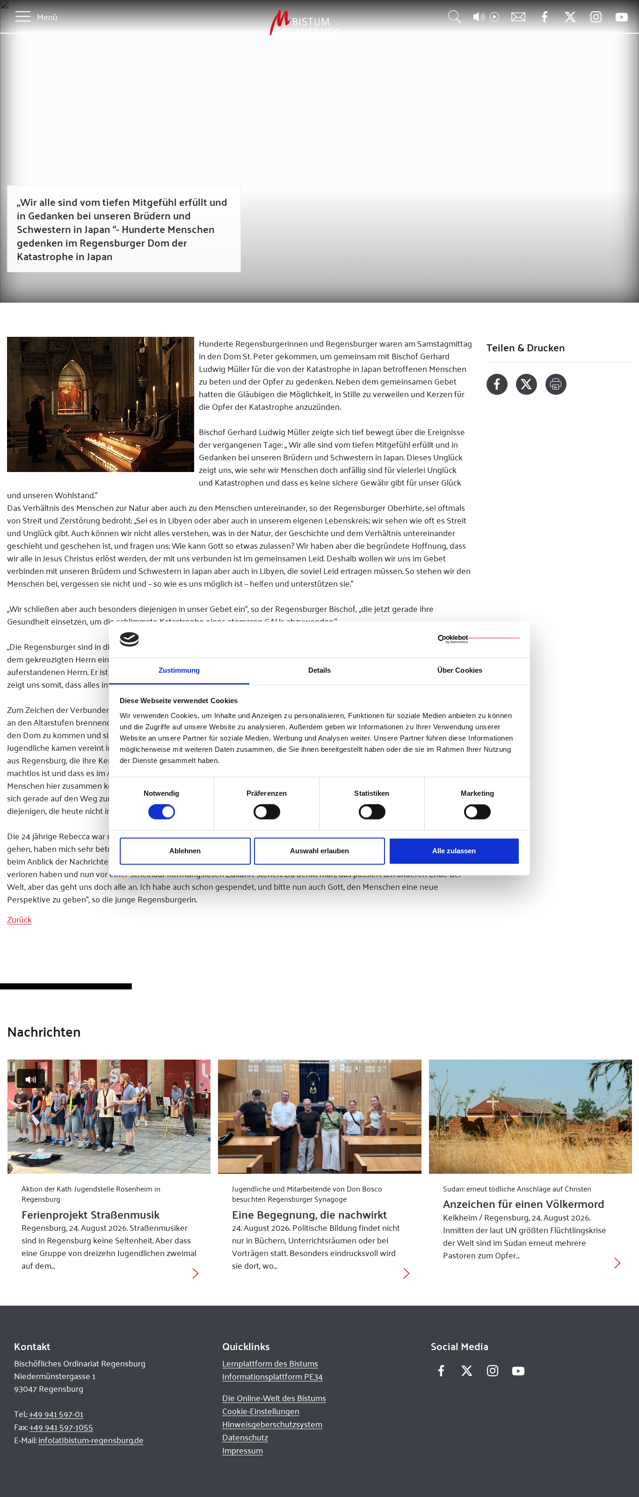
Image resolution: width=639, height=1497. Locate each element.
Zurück (19, 919)
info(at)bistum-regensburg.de (91, 1439)
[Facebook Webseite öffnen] (544, 17)
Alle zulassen (454, 851)
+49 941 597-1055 (61, 1426)
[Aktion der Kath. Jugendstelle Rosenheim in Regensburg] (109, 1117)
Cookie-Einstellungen (260, 1410)
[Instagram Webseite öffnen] (595, 17)
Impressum (242, 1450)
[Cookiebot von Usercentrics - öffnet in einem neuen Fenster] (479, 639)
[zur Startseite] (256, 23)
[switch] (267, 812)
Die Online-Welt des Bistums (274, 1397)
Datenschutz (245, 1437)
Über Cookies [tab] (459, 670)
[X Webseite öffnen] (570, 17)
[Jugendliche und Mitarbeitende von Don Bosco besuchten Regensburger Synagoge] (319, 1117)
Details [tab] (319, 670)
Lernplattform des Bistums (270, 1363)
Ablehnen (185, 851)
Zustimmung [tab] (179, 670)
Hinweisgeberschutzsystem (272, 1424)
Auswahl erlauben (319, 851)
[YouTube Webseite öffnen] (621, 16)
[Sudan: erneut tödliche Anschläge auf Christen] (530, 1117)
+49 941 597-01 (56, 1413)
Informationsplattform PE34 (272, 1376)
